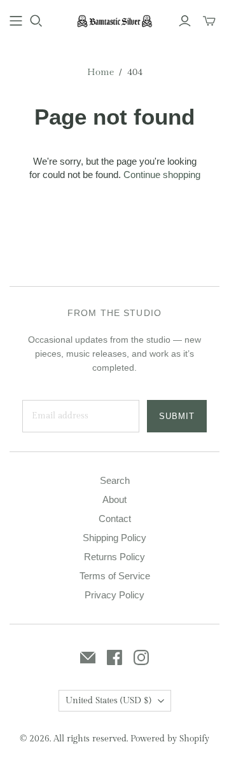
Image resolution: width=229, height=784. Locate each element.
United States (108, 701)
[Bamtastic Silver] (114, 19)
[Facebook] (114, 657)
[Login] (184, 21)
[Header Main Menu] (16, 21)
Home (100, 72)
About (114, 499)
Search (115, 480)
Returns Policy (114, 556)
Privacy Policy (114, 594)
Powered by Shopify (169, 739)
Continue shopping (161, 174)
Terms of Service (115, 575)
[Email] (87, 657)
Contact (115, 518)
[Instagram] (141, 657)
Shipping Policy (114, 537)
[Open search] (36, 21)
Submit (177, 416)
